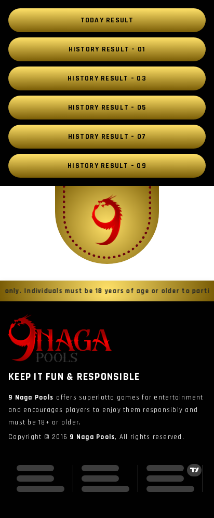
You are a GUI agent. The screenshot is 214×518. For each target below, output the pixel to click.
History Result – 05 (107, 107)
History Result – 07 (107, 136)
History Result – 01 (107, 49)
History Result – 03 (107, 78)
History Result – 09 (107, 165)
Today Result (107, 20)
